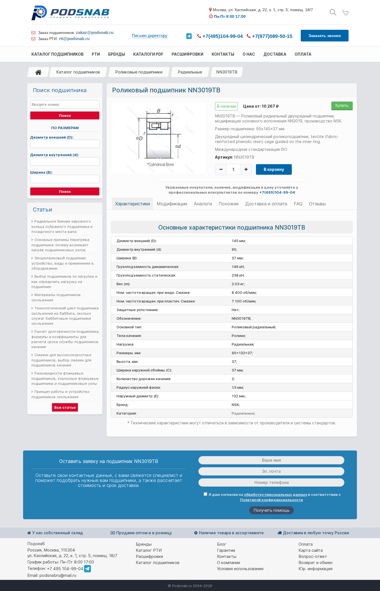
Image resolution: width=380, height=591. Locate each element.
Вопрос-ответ (312, 556)
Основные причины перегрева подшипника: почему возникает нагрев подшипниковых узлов (60, 244)
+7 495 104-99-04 (65, 568)
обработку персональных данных (275, 494)
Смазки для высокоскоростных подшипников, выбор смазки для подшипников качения (61, 360)
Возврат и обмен (315, 562)
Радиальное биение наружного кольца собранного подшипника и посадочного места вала (62, 226)
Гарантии (226, 550)
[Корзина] (345, 12)
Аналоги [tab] (203, 203)
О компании (228, 562)
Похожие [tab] (229, 203)
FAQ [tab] (298, 203)
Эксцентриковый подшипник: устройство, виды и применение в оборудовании (62, 263)
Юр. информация (315, 568)
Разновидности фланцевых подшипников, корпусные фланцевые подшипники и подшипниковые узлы (65, 378)
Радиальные (190, 72)
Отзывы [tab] (317, 203)
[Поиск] (333, 12)
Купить (342, 105)
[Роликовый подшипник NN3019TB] (159, 138)
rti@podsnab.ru (74, 38)
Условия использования (240, 568)
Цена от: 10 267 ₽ (261, 106)
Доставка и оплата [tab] (266, 203)
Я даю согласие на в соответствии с (275, 497)
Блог (221, 544)
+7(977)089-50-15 (271, 36)
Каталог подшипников (78, 72)
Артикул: (224, 157)
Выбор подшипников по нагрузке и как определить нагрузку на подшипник (64, 281)
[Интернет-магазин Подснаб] (70, 13)
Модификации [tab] (172, 203)
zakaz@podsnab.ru (94, 32)
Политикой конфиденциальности (271, 500)
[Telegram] (189, 36)
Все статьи (65, 407)
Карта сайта (310, 550)
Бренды (144, 544)
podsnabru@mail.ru (58, 575)
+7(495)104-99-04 (222, 36)
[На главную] (38, 72)
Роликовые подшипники (138, 72)
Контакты (226, 556)
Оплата (305, 544)
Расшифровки (149, 556)
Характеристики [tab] (132, 203)
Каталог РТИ (149, 550)
